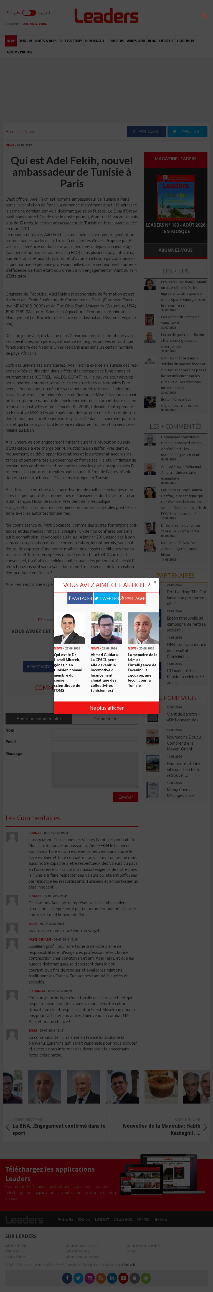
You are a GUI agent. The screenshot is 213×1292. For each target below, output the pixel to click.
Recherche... (157, 17)
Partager (81, 598)
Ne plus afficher (107, 708)
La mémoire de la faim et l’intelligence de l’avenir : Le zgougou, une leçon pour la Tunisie (142, 670)
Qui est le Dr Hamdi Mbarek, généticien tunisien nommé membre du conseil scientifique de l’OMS (68, 673)
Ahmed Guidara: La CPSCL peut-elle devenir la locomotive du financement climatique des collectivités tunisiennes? (104, 673)
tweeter (108, 598)
